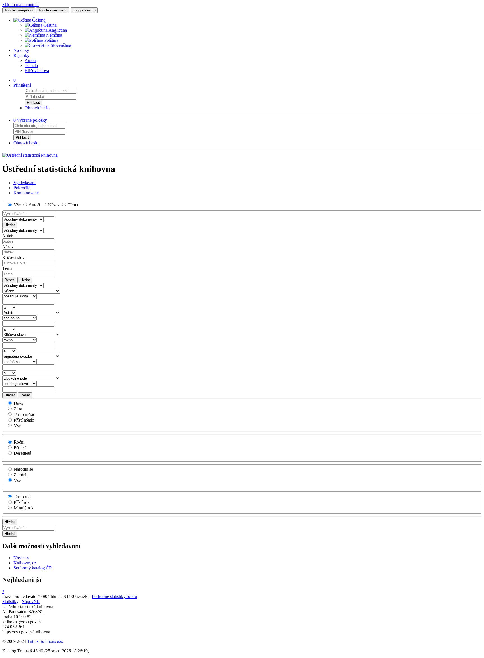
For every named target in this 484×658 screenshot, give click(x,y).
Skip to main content (20, 4)
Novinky (21, 50)
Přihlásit (33, 102)
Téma (7, 268)
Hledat (9, 225)
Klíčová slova (37, 70)
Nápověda (31, 601)
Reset (9, 280)
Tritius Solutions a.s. (45, 641)
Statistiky (10, 601)
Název (8, 246)
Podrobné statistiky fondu (114, 596)
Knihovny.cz (24, 562)
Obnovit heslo (37, 107)
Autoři (30, 60)
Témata (31, 65)
